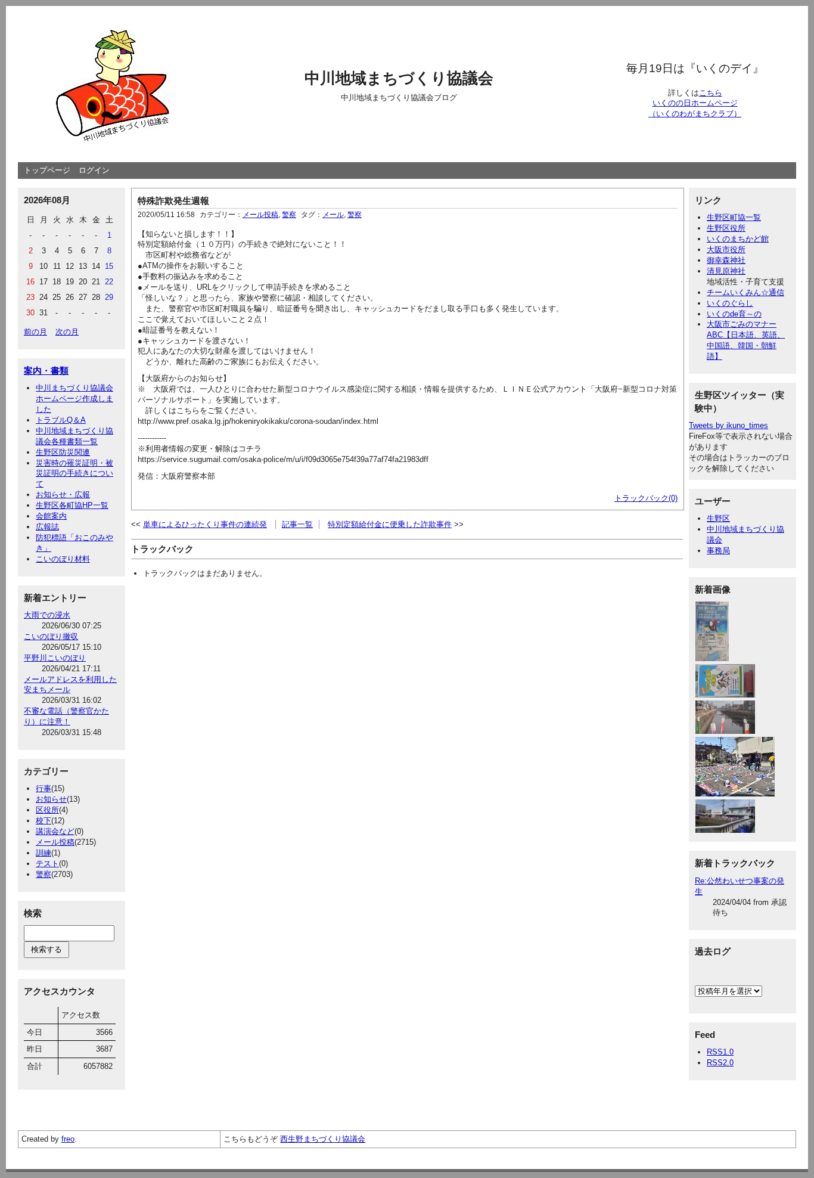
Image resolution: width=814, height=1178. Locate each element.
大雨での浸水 (47, 614)
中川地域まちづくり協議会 (399, 78)
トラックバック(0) (646, 498)
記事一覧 (297, 524)
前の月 (35, 331)
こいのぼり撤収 (51, 636)
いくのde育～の (734, 313)
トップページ (47, 170)
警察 (43, 874)
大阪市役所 (726, 249)
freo (67, 1138)
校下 (43, 820)
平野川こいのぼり (55, 657)
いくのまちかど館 (738, 238)
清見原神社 (726, 270)
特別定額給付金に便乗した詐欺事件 (390, 524)
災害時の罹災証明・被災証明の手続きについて (74, 473)
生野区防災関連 (63, 452)
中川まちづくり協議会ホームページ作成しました (74, 398)
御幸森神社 (726, 260)
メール (333, 214)
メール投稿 (55, 842)
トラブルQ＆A (61, 420)
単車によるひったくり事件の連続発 (205, 524)
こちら (710, 92)
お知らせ (51, 799)
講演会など (55, 831)
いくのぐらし (730, 303)
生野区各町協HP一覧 (72, 505)
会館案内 (51, 516)
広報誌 (47, 526)
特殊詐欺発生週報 (173, 201)
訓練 (43, 852)
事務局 (718, 550)
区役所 (47, 809)
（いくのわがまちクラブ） (694, 113)
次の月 (67, 331)
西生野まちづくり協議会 (322, 1138)
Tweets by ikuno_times (728, 425)
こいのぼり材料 (63, 558)
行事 (43, 788)
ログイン (94, 170)
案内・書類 (46, 370)
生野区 (718, 518)
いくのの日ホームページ (695, 102)
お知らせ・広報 (63, 494)
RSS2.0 (720, 1062)
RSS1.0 (720, 1051)
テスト (47, 863)
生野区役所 (726, 228)
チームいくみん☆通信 (745, 292)
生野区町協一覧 (734, 217)
